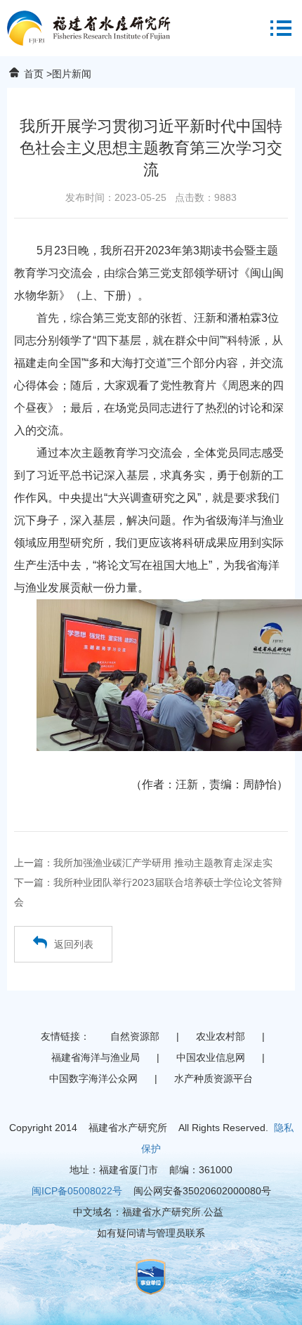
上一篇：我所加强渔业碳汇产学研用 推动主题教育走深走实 (143, 862)
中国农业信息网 (210, 1057)
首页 (34, 73)
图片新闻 (71, 73)
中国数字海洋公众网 (93, 1078)
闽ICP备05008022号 (77, 1190)
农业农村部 (220, 1036)
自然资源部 (134, 1036)
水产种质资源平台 (213, 1078)
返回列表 (73, 944)
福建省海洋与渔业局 (95, 1057)
